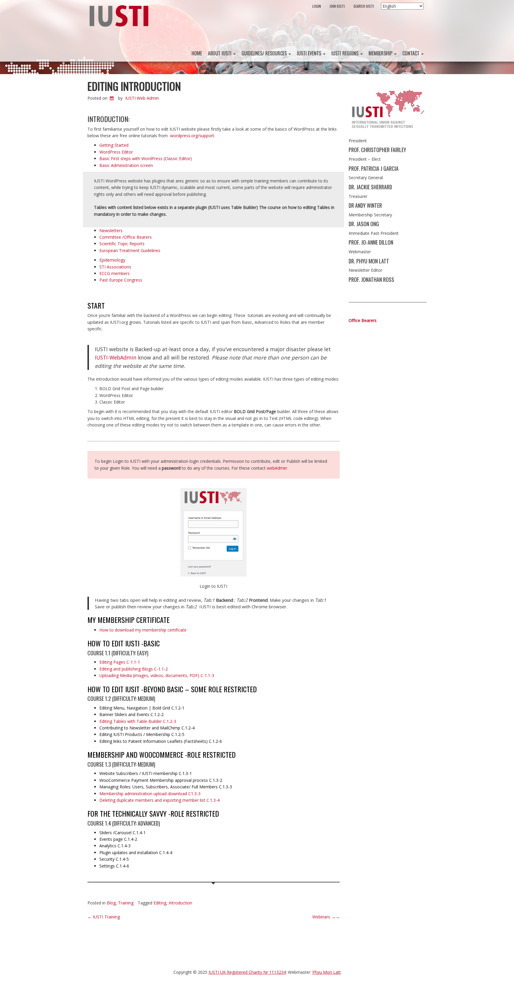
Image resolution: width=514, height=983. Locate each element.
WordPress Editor (116, 152)
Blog (111, 903)
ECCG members (114, 273)
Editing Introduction (134, 86)
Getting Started (113, 145)
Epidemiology (112, 260)
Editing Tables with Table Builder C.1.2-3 (137, 721)
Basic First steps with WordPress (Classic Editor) (145, 158)
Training (126, 903)
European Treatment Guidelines (129, 250)
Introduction (180, 903)
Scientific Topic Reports (122, 243)
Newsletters (111, 230)
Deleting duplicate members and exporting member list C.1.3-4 (159, 800)
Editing (159, 903)
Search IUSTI (363, 6)
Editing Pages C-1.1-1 (119, 662)
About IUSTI (220, 53)
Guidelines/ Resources (265, 53)
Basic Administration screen (126, 165)
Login (316, 6)
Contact (411, 53)
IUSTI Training (103, 917)
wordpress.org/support (192, 135)
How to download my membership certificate (143, 630)
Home (197, 53)
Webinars (326, 917)
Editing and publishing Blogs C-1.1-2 (133, 669)
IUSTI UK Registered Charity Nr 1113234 (247, 972)
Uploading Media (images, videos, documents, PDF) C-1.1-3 (156, 675)
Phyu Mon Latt (326, 972)
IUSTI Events (309, 53)
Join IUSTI (337, 6)
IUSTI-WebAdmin (116, 357)
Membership (381, 53)
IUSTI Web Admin (142, 98)
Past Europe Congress (120, 280)
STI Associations (115, 267)
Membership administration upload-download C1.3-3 (149, 793)
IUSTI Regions (345, 53)
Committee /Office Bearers (125, 237)
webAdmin (277, 468)
